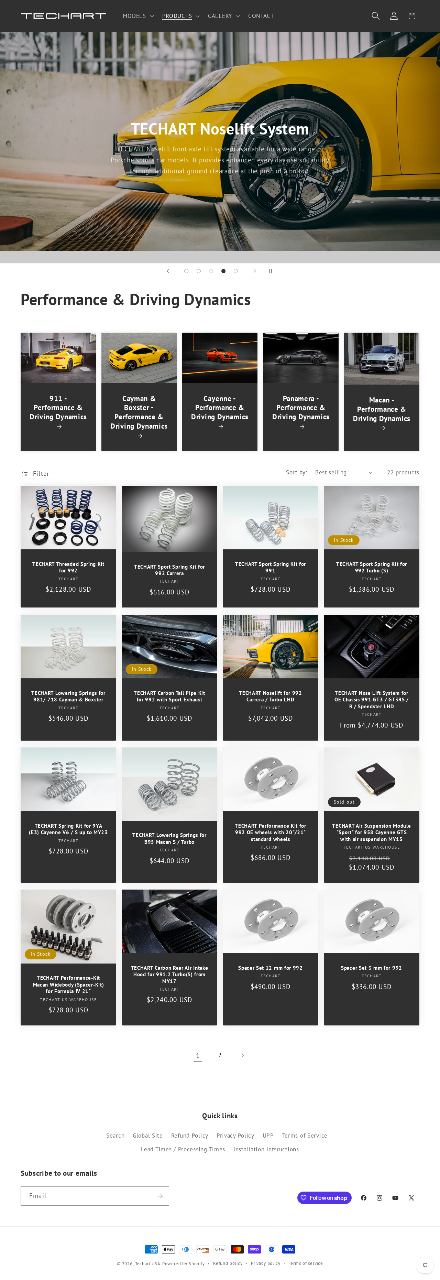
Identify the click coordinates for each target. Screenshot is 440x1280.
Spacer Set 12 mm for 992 (270, 968)
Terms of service (306, 1263)
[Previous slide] (167, 271)
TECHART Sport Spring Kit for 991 (270, 567)
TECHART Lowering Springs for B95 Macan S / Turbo (169, 838)
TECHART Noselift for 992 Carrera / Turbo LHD (270, 695)
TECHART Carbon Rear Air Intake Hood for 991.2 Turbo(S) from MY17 (169, 975)
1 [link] (198, 1055)
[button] (137, 16)
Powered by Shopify (183, 1264)
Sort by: (296, 472)
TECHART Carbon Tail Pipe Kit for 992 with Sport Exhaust (169, 695)
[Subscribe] (160, 1196)
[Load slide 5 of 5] (236, 271)
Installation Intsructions (266, 1149)
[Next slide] (254, 271)
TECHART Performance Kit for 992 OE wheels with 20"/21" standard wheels (270, 832)
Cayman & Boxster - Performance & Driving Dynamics (139, 412)
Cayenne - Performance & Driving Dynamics (220, 407)
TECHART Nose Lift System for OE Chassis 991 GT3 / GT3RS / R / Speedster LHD (371, 699)
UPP (268, 1135)
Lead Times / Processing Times (183, 1149)
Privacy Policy (235, 1135)
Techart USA (148, 1264)
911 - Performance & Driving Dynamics (58, 407)
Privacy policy (265, 1263)
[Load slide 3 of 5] (211, 271)
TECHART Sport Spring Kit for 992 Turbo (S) (371, 567)
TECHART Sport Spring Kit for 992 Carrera (169, 570)
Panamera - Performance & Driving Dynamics (301, 407)
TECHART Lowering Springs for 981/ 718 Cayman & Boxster (68, 695)
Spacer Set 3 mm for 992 (371, 968)
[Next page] (242, 1055)
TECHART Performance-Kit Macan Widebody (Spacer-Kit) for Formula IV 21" (68, 984)
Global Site (148, 1135)
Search (115, 1135)
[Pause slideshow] (272, 271)
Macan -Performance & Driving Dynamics (381, 409)
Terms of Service (305, 1135)
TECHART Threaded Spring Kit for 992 (68, 567)
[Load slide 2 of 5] (198, 271)
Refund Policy (189, 1135)
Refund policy (228, 1263)
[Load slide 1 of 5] (186, 271)
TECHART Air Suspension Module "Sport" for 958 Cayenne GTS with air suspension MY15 (371, 832)
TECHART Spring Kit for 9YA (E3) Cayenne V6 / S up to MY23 (68, 828)
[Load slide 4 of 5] (223, 271)
